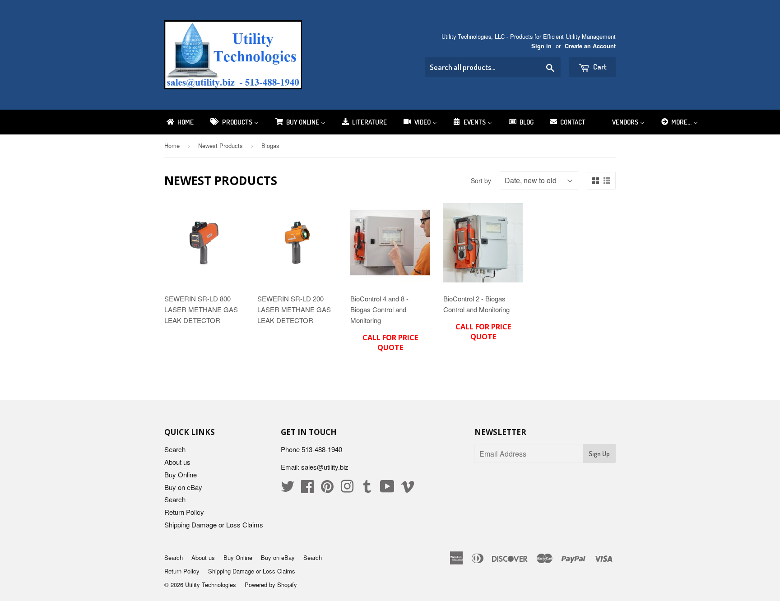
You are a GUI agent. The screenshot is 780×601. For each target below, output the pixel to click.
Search (175, 449)
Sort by (481, 180)
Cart (599, 66)
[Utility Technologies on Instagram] (347, 489)
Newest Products (220, 145)
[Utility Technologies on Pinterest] (327, 489)
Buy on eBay (183, 487)
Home (172, 145)
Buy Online (180, 474)
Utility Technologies (210, 584)
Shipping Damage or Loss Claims (213, 524)
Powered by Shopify (271, 584)
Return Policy (184, 512)
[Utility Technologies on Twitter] (287, 489)
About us (177, 462)
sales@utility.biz (324, 467)
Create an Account (590, 46)
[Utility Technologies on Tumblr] (367, 489)
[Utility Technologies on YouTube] (387, 489)
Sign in (541, 46)
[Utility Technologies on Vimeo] (407, 489)
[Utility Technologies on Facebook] (307, 489)
